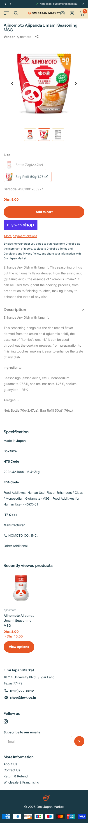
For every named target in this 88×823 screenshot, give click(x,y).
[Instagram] (6, 721)
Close (16, 13)
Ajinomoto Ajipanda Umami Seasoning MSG (19, 620)
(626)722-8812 (22, 691)
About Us (10, 764)
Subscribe (79, 741)
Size (7, 155)
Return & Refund (16, 776)
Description (15, 309)
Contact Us (12, 770)
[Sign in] (72, 13)
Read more (71, 3)
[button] (5, 4)
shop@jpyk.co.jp (23, 697)
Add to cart (44, 212)
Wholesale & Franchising (21, 782)
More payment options (20, 236)
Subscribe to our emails (22, 732)
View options (19, 647)
